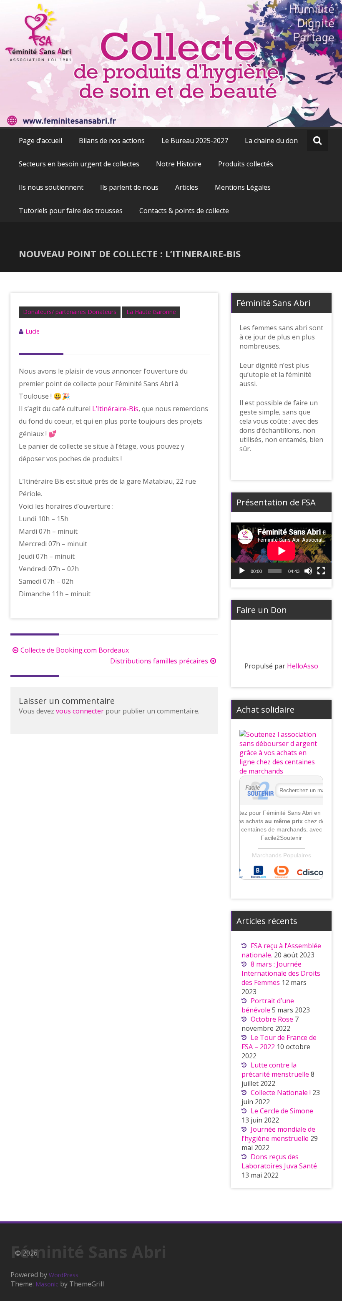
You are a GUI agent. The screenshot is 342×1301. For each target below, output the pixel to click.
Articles (186, 187)
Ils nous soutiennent (51, 187)
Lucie (32, 331)
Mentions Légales (243, 187)
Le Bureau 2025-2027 (194, 140)
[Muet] (308, 571)
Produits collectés (245, 163)
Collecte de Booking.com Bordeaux (74, 650)
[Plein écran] (321, 571)
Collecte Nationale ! (281, 1092)
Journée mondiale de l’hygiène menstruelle (278, 1134)
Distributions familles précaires (159, 661)
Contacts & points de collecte (184, 210)
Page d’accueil (40, 140)
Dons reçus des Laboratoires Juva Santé (279, 1161)
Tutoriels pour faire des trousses (71, 210)
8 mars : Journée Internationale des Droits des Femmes (280, 973)
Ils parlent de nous (129, 187)
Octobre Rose (272, 1019)
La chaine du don (271, 140)
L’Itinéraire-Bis (115, 408)
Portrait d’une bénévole (267, 1005)
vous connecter (80, 711)
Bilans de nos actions (112, 140)
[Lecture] (242, 571)
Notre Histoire (178, 163)
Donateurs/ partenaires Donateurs (69, 312)
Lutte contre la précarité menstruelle (275, 1069)
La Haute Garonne (151, 312)
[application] (281, 550)
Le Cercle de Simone (283, 1110)
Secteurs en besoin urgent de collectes (79, 163)
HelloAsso (302, 666)
